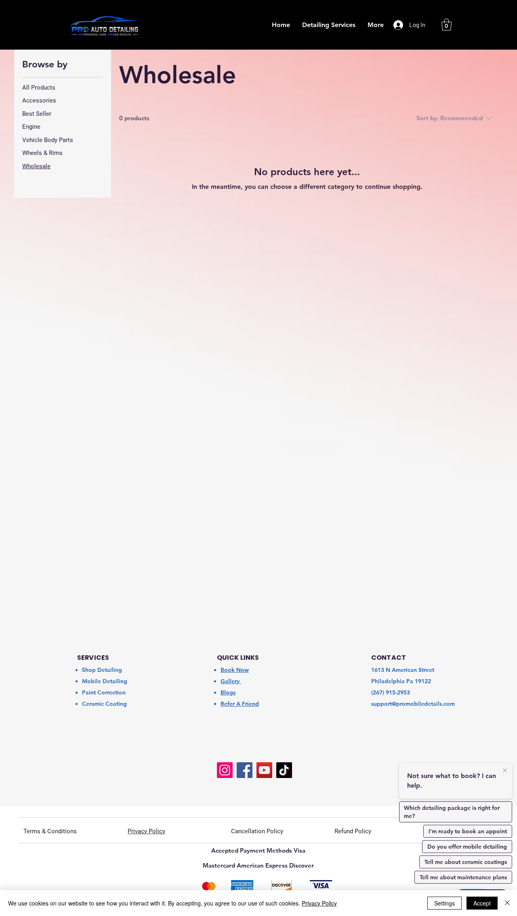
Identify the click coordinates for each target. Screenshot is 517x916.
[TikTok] (284, 770)
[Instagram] (225, 770)
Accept (482, 903)
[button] (446, 25)
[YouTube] (264, 770)
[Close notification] (505, 770)
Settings (444, 903)
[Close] (507, 903)
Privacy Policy (319, 903)
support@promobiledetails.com (413, 703)
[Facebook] (244, 770)
